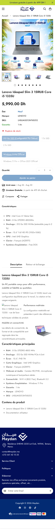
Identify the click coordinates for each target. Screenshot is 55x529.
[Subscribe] (50, 491)
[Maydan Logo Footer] (27, 437)
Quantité (6, 170)
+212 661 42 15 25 (10, 454)
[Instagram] (25, 508)
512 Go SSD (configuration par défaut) (20, 138)
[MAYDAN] (27, 8)
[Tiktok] (35, 508)
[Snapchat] (30, 508)
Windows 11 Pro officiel (14, 154)
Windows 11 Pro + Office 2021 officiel (20, 161)
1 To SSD (45, 138)
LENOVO (22, 115)
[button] (50, 9)
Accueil (5, 15)
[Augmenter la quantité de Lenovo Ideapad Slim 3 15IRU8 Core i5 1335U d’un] (50, 170)
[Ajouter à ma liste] (50, 35)
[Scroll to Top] (50, 515)
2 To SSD (7, 145)
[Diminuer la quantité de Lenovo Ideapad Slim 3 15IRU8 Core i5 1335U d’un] (39, 170)
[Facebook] (20, 508)
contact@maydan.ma (11, 451)
